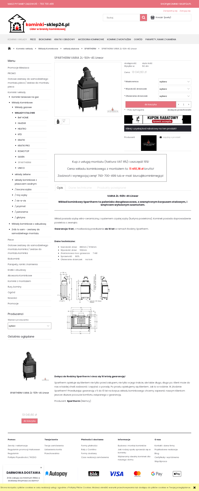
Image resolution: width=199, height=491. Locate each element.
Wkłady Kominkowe (22, 102)
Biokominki (14, 258)
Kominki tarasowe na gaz (25, 97)
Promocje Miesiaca (18, 67)
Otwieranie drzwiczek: (136, 95)
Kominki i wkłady (17, 92)
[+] (189, 104)
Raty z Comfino (88, 449)
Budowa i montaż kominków (132, 445)
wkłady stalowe (25, 112)
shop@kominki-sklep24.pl (176, 3)
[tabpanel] (122, 300)
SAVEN (21, 156)
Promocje (13, 303)
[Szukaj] (143, 17)
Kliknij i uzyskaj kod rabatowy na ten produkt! (151, 128)
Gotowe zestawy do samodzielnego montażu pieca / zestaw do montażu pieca (28, 82)
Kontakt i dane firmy (165, 445)
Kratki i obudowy (17, 269)
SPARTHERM (24, 162)
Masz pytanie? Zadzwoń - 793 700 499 (31, 3)
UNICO (21, 168)
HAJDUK (22, 123)
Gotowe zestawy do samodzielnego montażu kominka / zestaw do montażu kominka (28, 249)
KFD (20, 134)
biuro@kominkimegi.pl (148, 176)
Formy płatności (89, 445)
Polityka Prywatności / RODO (22, 457)
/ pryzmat (20, 206)
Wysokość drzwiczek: (135, 88)
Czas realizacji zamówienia (95, 457)
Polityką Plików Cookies (79, 487)
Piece (11, 239)
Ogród (11, 292)
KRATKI (21, 140)
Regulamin (13, 453)
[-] (178, 104)
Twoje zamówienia (54, 445)
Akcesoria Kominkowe (20, 275)
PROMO (12, 73)
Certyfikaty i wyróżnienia (167, 457)
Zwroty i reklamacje (18, 445)
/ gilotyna (20, 217)
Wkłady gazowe (23, 107)
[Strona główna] (39, 23)
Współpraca (161, 461)
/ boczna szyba (23, 189)
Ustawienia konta (53, 449)
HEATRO (22, 128)
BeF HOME (23, 117)
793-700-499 (107, 176)
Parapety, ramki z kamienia (23, 264)
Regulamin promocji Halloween (24, 449)
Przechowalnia (51, 453)
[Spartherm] (149, 143)
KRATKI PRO (24, 145)
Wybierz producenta (18, 320)
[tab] (60, 187)
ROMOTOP (23, 151)
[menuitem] (19, 40)
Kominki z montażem (19, 281)
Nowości (12, 298)
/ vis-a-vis (20, 200)
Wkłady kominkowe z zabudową (29, 223)
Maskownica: (131, 81)
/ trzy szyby (21, 195)
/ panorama (21, 211)
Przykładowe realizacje (166, 449)
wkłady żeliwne (23, 174)
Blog (157, 453)
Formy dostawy (89, 453)
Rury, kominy (14, 286)
